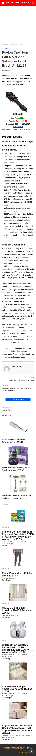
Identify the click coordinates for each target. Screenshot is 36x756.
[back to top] (31, 751)
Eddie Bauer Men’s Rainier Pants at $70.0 (17, 574)
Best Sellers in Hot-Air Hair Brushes (16, 129)
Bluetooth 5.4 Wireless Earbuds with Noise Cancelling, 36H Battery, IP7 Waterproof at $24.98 (18, 649)
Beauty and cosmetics (18, 44)
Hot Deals (5, 527)
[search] (33, 3)
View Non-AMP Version (25, 753)
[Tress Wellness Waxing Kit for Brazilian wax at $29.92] (18, 455)
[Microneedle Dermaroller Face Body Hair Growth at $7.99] (18, 483)
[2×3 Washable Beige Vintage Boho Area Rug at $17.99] (18, 671)
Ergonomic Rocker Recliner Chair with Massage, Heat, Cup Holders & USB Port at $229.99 (17, 729)
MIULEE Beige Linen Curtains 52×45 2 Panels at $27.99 (17, 610)
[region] (18, 23)
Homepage (5, 44)
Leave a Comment (18, 399)
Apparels (5, 48)
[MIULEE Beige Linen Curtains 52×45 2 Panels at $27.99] (18, 592)
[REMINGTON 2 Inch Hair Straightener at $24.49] (18, 427)
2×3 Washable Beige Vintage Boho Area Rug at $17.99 (17, 689)
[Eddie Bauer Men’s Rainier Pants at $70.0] (18, 558)
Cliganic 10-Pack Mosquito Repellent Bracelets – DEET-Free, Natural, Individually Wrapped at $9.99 (18, 535)
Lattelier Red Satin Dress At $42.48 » (21, 380)
